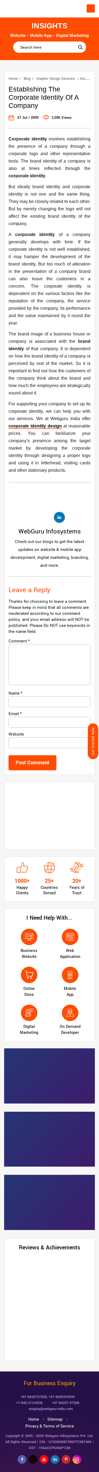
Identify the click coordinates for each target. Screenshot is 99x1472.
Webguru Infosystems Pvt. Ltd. (69, 1435)
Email (15, 714)
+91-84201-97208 (65, 1402)
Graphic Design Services (55, 78)
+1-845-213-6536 (29, 1402)
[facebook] (22, 1459)
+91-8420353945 (62, 1396)
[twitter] (33, 1459)
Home (13, 78)
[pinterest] (66, 1459)
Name (16, 693)
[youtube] (44, 1459)
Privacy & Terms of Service (49, 1426)
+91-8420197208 (34, 1396)
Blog (27, 78)
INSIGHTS (49, 26)
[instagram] (77, 1459)
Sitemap (54, 1419)
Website (16, 734)
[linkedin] (55, 1459)
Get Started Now (92, 741)
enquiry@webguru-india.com (51, 1408)
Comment (19, 641)
